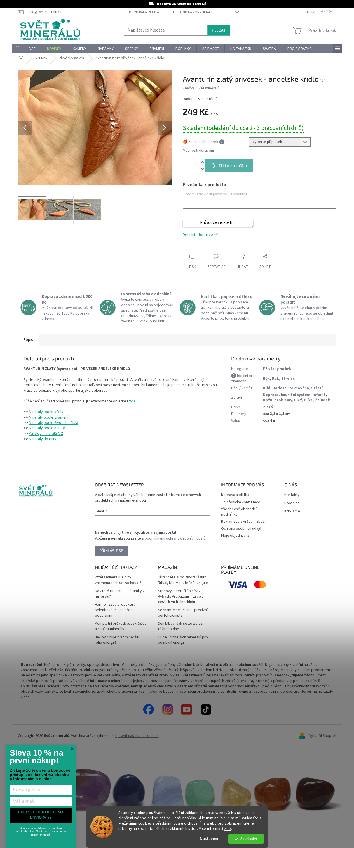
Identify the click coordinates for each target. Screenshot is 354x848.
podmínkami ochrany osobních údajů (175, 538)
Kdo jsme (292, 511)
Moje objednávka (235, 535)
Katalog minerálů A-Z (46, 433)
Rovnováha (299, 388)
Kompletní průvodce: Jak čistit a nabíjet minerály (120, 626)
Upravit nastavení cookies (137, 735)
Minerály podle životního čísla (53, 423)
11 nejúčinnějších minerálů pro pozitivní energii (183, 640)
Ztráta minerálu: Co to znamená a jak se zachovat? (118, 580)
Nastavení (209, 839)
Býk (266, 378)
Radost (279, 388)
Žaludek (322, 400)
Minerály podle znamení (48, 417)
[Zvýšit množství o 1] (202, 162)
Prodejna (291, 503)
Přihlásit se (111, 550)
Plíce (308, 400)
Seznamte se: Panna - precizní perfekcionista (183, 612)
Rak (275, 378)
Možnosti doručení (198, 150)
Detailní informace (198, 234)
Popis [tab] (28, 340)
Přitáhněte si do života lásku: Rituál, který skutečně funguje (183, 580)
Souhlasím (248, 838)
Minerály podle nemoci (48, 428)
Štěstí (317, 388)
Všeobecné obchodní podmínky (239, 511)
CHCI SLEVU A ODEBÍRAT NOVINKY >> (41, 815)
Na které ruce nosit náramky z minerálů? (120, 593)
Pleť (298, 400)
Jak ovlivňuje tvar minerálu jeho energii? (117, 640)
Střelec (288, 378)
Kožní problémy (277, 400)
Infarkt (319, 395)
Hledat (219, 30)
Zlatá (268, 407)
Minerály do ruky (42, 439)
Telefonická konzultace (192, 12)
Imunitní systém (295, 395)
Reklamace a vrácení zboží (243, 521)
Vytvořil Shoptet (322, 735)
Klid (266, 388)
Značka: (201, 88)
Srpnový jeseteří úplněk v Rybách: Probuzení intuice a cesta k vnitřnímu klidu (181, 596)
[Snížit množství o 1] (202, 169)
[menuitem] (18, 49)
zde (227, 828)
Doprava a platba (144, 12)
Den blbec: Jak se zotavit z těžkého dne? (180, 626)
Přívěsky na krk (277, 369)
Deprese (270, 395)
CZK (306, 12)
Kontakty (291, 495)
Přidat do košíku (233, 165)
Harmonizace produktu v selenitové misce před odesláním (115, 610)
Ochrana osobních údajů (241, 528)
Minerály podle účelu (46, 412)
